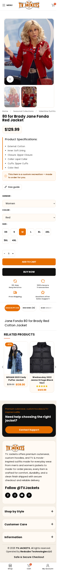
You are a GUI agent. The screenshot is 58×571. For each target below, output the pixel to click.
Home (5, 111)
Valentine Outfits (47, 111)
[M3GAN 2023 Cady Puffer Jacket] (16, 357)
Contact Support (29, 429)
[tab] (12, 308)
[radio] (5, 231)
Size (4, 224)
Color (5, 210)
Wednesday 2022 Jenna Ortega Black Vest (42, 380)
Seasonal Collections (23, 111)
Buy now (29, 272)
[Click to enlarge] (10, 79)
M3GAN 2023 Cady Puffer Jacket (16, 378)
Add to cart (29, 261)
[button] (7, 52)
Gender (6, 196)
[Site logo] (29, 5)
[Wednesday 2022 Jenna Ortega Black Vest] (42, 357)
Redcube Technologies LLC (36, 551)
